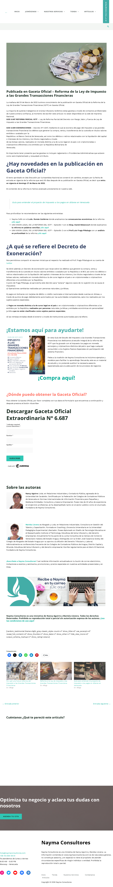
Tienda (73, 12)
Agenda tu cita (11, 816)
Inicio (17, 12)
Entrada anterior (10, 704)
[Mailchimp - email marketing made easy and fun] (18, 466)
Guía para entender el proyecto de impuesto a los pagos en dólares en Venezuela (50, 202)
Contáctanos (90, 875)
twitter (9, 263)
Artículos (89, 12)
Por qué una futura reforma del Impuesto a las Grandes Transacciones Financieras (21, 683)
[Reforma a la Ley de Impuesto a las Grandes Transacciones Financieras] (56, 671)
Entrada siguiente (102, 704)
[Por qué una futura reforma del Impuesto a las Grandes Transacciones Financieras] (22, 671)
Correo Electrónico (13, 426)
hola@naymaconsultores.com (12, 853)
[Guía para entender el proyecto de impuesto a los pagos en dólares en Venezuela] (89, 671)
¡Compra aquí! (56, 377)
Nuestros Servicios (53, 12)
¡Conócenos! (30, 12)
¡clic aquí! (44, 228)
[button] (37, 12)
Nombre (9, 435)
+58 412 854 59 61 (7, 856)
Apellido (9, 445)
